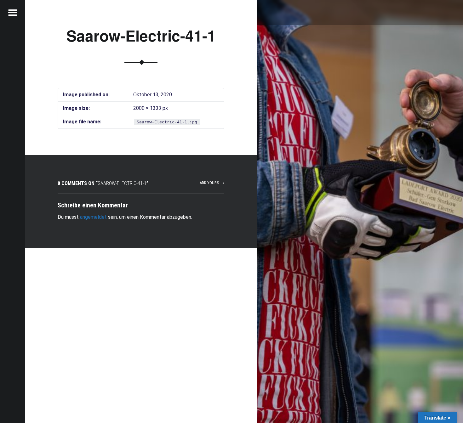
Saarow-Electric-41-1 (141, 35)
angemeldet (93, 217)
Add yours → (212, 182)
